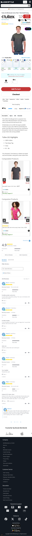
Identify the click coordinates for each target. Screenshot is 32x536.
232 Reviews (10, 23)
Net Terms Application (7, 454)
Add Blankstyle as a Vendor (8, 443)
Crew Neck (27, 99)
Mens (7, 99)
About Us (5, 445)
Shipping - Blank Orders (8, 475)
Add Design (28, 28)
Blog (4, 447)
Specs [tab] (11, 116)
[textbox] (29, 279)
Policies (4, 461)
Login (25, 2)
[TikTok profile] (26, 520)
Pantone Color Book (7, 489)
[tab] (9, 255)
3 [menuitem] (17, 422)
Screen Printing (6, 498)
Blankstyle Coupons (7, 450)
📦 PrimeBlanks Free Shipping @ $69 (16, 9)
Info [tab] (15, 116)
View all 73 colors (26, 57)
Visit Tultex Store (5, 19)
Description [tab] (5, 116)
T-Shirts (17, 99)
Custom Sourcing (6, 452)
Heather (22, 99)
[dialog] (2, 535)
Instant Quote (6, 493)
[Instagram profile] (19, 520)
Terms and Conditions (7, 463)
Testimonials (5, 465)
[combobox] (26, 279)
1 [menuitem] (14, 422)
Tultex (3, 99)
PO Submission (6, 479)
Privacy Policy (6, 459)
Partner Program (6, 456)
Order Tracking (6, 472)
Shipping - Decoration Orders (9, 477)
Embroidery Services (7, 495)
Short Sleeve (5, 101)
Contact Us (5, 481)
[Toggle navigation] (29, 2)
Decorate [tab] (20, 116)
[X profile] (12, 520)
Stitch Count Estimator (7, 500)
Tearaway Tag (12, 99)
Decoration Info (6, 491)
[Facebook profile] (6, 520)
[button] (15, 2)
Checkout (16, 94)
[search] (29, 5)
